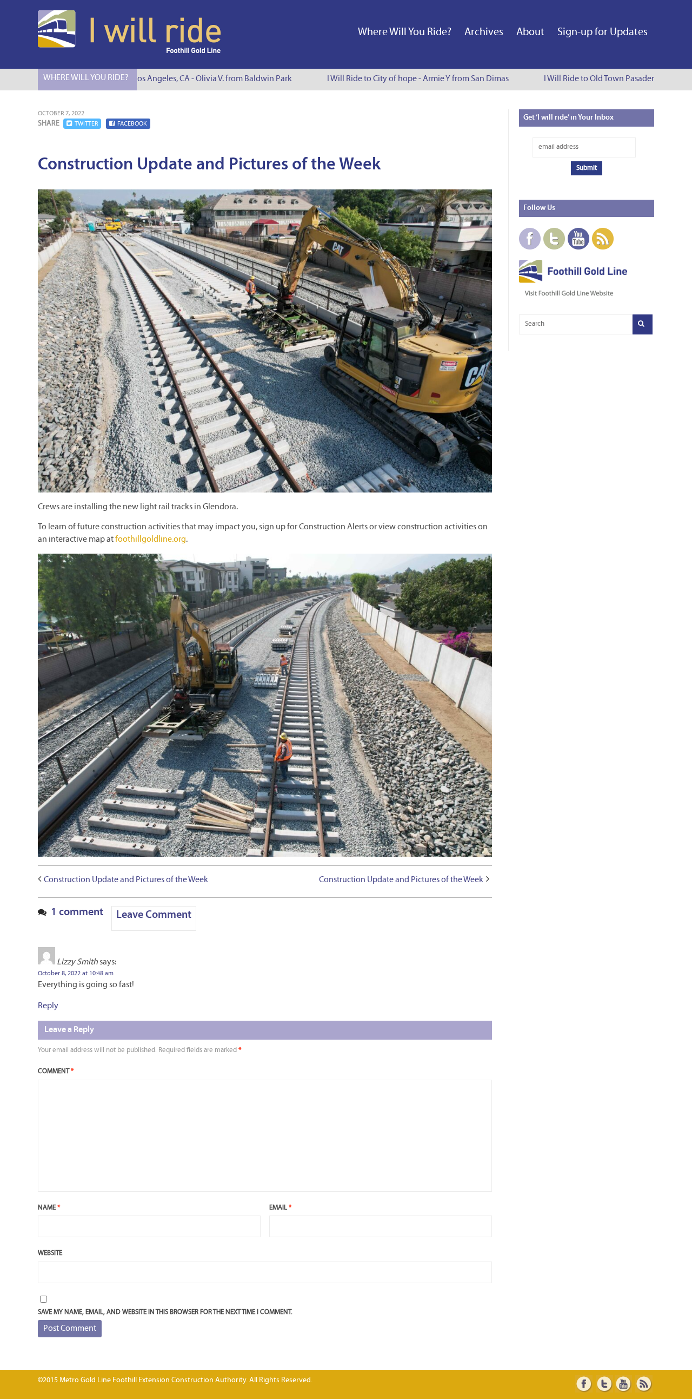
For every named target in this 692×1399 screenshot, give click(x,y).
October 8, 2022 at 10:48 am (76, 973)
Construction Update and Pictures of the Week (126, 880)
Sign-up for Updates (602, 32)
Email (280, 1207)
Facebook (132, 124)
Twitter (86, 124)
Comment (56, 1071)
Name (49, 1207)
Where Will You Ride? (404, 32)
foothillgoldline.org (150, 539)
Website (50, 1253)
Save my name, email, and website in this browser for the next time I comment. (165, 1312)
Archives (483, 32)
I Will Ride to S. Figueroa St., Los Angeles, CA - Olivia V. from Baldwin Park (149, 79)
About (530, 32)
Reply (48, 1006)
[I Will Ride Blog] (130, 51)
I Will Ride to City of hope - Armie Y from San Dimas (404, 79)
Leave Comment (153, 915)
